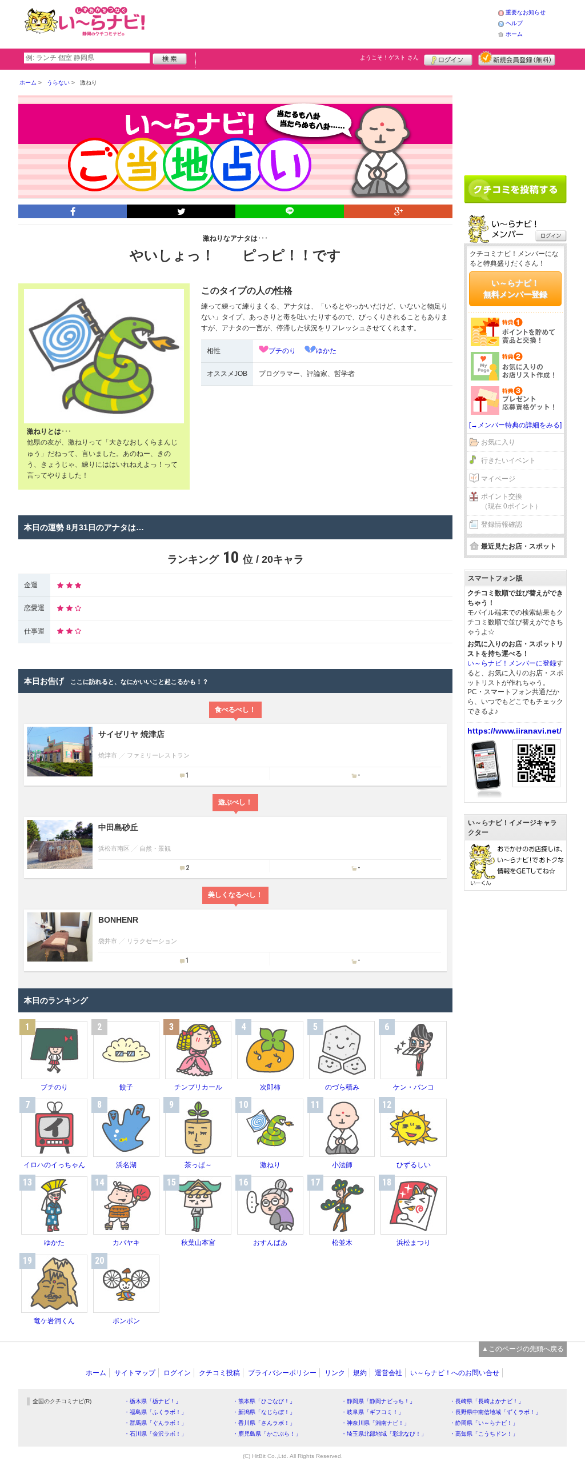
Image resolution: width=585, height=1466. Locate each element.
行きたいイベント (508, 460)
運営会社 (388, 1373)
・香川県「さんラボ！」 (264, 1423)
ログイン (448, 58)
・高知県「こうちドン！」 (484, 1434)
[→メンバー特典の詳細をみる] (515, 425)
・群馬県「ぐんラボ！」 (155, 1423)
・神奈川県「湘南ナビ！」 (375, 1423)
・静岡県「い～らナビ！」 (484, 1423)
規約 (360, 1373)
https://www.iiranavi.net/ (514, 730)
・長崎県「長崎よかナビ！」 (487, 1401)
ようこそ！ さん (389, 57)
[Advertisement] (323, 23)
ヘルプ (514, 23)
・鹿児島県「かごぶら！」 (267, 1434)
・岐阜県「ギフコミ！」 (372, 1412)
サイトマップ (134, 1373)
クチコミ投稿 (219, 1373)
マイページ (498, 479)
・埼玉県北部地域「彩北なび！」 (384, 1434)
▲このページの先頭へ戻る (523, 1349)
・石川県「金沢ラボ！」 (155, 1434)
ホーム (514, 34)
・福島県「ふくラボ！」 (155, 1412)
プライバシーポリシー (282, 1373)
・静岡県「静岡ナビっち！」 (378, 1401)
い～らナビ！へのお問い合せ (454, 1373)
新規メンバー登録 (516, 58)
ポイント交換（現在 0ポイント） (511, 501)
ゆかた (326, 351)
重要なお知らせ (526, 12)
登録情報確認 (501, 524)
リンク (334, 1373)
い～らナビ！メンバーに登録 (511, 663)
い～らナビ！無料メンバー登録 (515, 288)
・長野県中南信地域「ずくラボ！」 (495, 1412)
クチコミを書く (515, 189)
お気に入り (498, 442)
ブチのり (282, 351)
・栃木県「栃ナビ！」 (152, 1401)
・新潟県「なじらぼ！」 (264, 1412)
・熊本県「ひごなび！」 (264, 1401)
